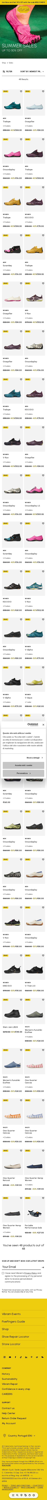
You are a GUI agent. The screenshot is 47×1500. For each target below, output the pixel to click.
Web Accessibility (11, 1487)
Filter (9, 71)
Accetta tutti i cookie (23, 765)
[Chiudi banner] (43, 725)
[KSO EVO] (34, 198)
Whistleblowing (28, 1487)
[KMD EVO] (12, 967)
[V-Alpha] (34, 630)
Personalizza (22, 773)
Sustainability (9, 1378)
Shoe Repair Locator (15, 1336)
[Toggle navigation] (13, 1495)
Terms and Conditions (20, 1485)
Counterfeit (38, 1485)
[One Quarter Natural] (12, 1162)
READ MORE (6, 1465)
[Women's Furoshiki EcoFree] (34, 1011)
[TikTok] (21, 1357)
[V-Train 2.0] (34, 967)
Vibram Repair (10, 1384)
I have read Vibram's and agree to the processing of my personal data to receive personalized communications (23, 1277)
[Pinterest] (32, 1357)
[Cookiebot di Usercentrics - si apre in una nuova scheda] (28, 724)
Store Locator (11, 1344)
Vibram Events (11, 1314)
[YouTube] (10, 1357)
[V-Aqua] (34, 679)
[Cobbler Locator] (25, 1495)
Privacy (5, 1485)
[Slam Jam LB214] (12, 1011)
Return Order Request (14, 1418)
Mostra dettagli (33, 758)
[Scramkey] (12, 246)
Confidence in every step (16, 1389)
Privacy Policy (30, 1273)
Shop (4, 63)
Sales (11, 63)
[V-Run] (34, 294)
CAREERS (7, 1394)
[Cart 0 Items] (29, 1495)
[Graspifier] (34, 102)
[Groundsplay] (12, 150)
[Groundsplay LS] (34, 486)
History (6, 1373)
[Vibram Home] (23, 9)
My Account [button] (9, 1423)
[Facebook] (15, 1357)
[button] (18, 1436)
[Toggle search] (17, 1495)
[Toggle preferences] (33, 1495)
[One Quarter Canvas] (34, 1061)
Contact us (8, 1408)
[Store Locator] (21, 1495)
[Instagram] (5, 1357)
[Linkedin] (26, 1357)
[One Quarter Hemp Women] (34, 1162)
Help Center (8, 1413)
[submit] (43, 1267)
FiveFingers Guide (14, 1321)
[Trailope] (12, 102)
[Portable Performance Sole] (34, 1209)
